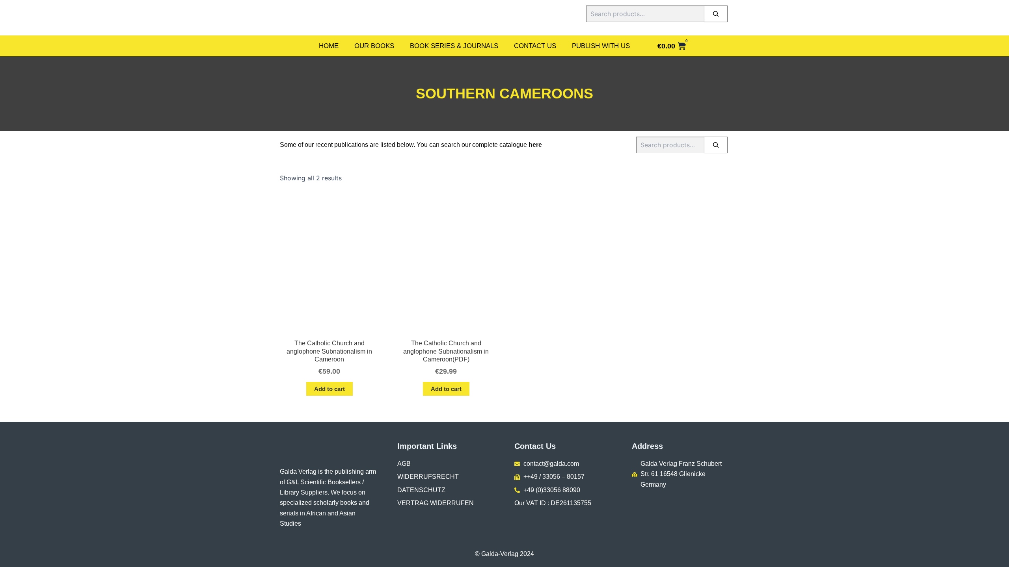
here (535, 144)
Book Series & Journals (454, 46)
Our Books (374, 46)
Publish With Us (601, 46)
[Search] (716, 14)
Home (329, 46)
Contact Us (535, 46)
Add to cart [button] (329, 388)
